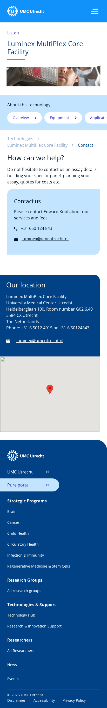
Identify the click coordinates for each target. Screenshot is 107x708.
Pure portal (18, 485)
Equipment (59, 117)
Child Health (18, 533)
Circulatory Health (23, 544)
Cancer (13, 522)
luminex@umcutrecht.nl (39, 340)
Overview (21, 117)
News (12, 664)
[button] (49, 389)
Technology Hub (21, 615)
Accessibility (44, 700)
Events (13, 678)
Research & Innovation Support (34, 626)
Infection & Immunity (25, 555)
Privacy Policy (74, 700)
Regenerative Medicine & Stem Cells (38, 566)
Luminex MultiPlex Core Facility (37, 145)
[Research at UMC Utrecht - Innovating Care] (25, 11)
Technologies (20, 138)
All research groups (24, 590)
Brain (12, 511)
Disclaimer (16, 700)
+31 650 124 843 (36, 228)
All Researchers (20, 650)
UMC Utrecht (20, 472)
